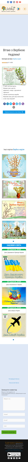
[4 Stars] (6, 62)
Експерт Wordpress (18, 450)
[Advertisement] (14, 30)
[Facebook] (8, 2)
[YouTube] (20, 2)
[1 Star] (2, 62)
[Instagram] (14, 2)
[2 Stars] (3, 62)
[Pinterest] (17, 2)
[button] (4, 104)
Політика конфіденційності (13, 449)
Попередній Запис (14, 379)
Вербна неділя (17, 59)
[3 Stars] (4, 62)
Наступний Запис (14, 382)
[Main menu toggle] (25, 9)
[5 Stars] (7, 62)
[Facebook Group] (11, 2)
